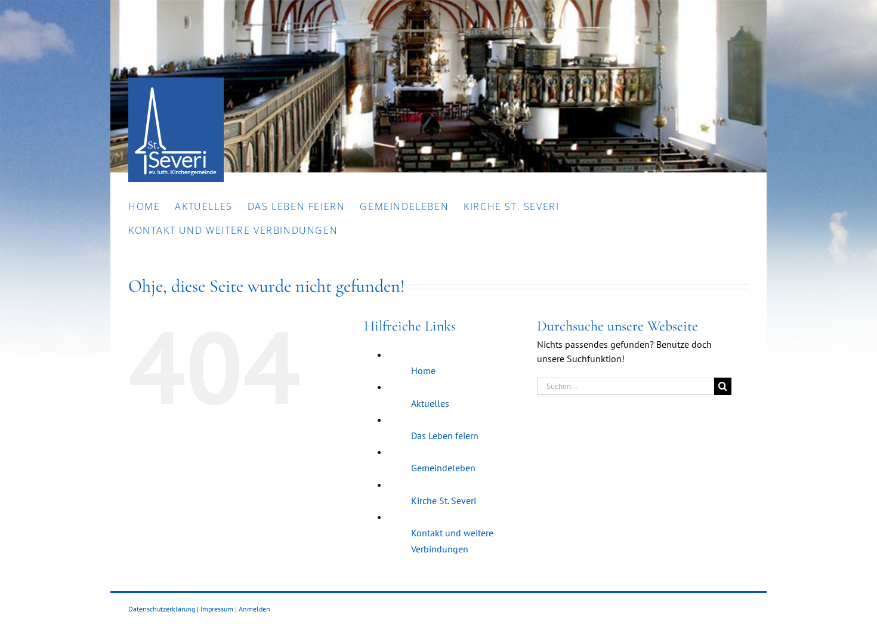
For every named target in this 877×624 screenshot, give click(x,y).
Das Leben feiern (444, 435)
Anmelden (254, 608)
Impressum (216, 608)
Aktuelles (430, 403)
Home (423, 370)
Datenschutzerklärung (161, 608)
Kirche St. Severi (443, 500)
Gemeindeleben (443, 468)
